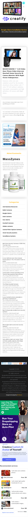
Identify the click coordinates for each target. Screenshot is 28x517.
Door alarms (6, 220)
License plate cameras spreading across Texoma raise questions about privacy (13, 273)
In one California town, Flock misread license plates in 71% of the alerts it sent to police (14, 259)
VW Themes (19, 394)
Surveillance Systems (9, 236)
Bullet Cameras (7, 210)
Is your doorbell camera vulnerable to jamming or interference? (12, 297)
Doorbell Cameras (8, 223)
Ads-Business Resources (10, 207)
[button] (14, 37)
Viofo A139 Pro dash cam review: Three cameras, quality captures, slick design (13, 340)
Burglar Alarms (7, 213)
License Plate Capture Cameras (12, 229)
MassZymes (11, 159)
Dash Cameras (7, 216)
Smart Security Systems (10, 233)
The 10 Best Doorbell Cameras (10, 284)
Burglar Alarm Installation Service (14, 30)
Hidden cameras (8, 226)
